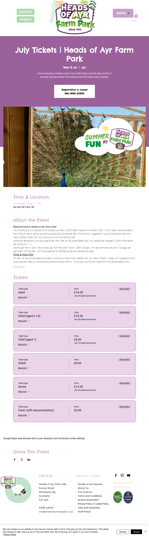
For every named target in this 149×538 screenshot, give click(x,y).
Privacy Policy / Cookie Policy (93, 503)
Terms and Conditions (90, 495)
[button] (136, 15)
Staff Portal (84, 511)
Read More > (19, 266)
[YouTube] (129, 475)
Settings (123, 531)
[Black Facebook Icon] (116, 475)
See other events (74, 93)
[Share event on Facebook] (14, 459)
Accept (136, 531)
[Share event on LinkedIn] (29, 459)
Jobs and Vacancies (89, 507)
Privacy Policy (9, 534)
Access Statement (88, 499)
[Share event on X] (21, 459)
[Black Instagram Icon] (122, 475)
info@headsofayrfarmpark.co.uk (56, 511)
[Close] (145, 532)
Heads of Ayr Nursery (90, 484)
